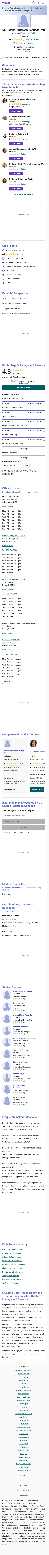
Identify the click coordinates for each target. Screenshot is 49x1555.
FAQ (23, 1480)
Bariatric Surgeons (24, 1374)
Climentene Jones (20, 1062)
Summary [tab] (7, 58)
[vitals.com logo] (6, 3)
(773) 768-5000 (11, 550)
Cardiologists (23, 1377)
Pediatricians (23, 1434)
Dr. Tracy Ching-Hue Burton (21, 179)
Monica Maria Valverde (22, 1015)
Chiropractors (23, 1380)
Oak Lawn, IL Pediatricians (12, 1250)
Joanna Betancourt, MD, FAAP (22, 149)
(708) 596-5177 (11, 594)
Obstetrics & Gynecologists (23, 1414)
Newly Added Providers (23, 1464)
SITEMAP (23, 1485)
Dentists (23, 1384)
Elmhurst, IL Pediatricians (12, 1268)
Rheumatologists (23, 1450)
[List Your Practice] (38, 3)
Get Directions (7, 506)
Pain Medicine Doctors (23, 1430)
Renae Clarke (18, 1003)
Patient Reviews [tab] (21, 58)
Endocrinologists (23, 1394)
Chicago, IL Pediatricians (11, 1257)
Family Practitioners (23, 1397)
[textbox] (23, 815)
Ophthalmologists (23, 1420)
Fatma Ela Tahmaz (20, 1050)
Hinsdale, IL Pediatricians (12, 1253)
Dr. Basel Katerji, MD (18, 134)
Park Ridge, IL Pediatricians (12, 1279)
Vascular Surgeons (24, 1457)
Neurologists (24, 1410)
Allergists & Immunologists (23, 1370)
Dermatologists (24, 1387)
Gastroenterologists (23, 1400)
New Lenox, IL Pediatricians (12, 1272)
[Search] (33, 3)
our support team (15, 1354)
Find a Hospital (23, 1467)
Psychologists (23, 1447)
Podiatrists (23, 1440)
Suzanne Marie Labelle (22, 991)
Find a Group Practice (24, 1470)
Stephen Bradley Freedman (24, 1039)
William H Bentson (20, 1027)
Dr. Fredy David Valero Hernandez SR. (26, 164)
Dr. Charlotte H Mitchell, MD (22, 99)
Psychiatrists (23, 1444)
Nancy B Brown (19, 1086)
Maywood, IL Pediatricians (12, 1261)
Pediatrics (6, 894)
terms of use (39, 1506)
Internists (24, 1407)
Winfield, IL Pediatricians (11, 1283)
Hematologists (23, 1404)
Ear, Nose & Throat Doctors (23, 1390)
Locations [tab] (35, 58)
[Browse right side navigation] (43, 3)
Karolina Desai (19, 1097)
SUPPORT (24, 1475)
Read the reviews (25, 313)
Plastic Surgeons (23, 1437)
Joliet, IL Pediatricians (10, 1276)
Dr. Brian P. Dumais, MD (20, 117)
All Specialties (23, 1460)
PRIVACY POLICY (24, 1491)
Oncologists (24, 1417)
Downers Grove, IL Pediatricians (14, 1265)
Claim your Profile (28, 33)
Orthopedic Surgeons (23, 1427)
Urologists (23, 1454)
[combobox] (23, 815)
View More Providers (23, 194)
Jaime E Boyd (18, 1074)
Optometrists (23, 1424)
